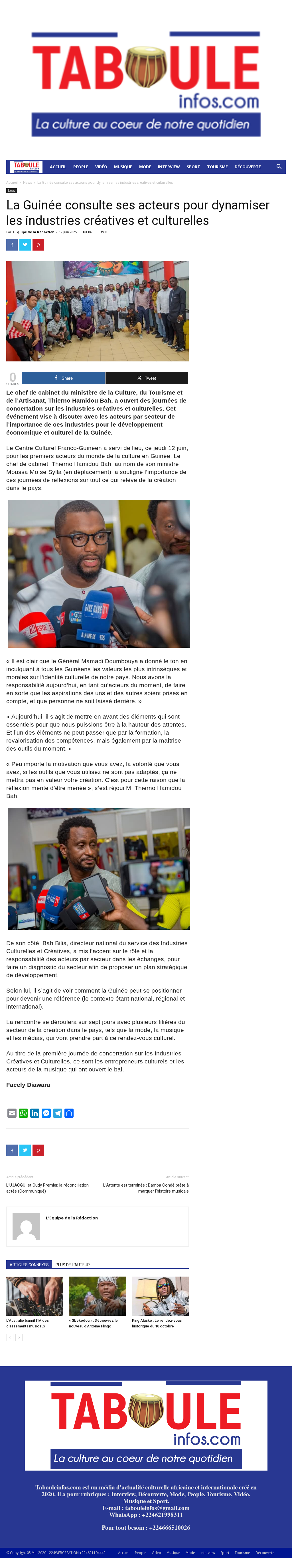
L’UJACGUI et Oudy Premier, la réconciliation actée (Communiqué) (47, 1188)
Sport (193, 166)
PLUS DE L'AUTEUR (73, 1265)
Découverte (248, 166)
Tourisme (217, 166)
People (80, 166)
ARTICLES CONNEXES (29, 1265)
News (27, 182)
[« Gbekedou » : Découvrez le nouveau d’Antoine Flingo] (97, 1296)
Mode (145, 166)
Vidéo (101, 166)
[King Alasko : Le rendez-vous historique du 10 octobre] (160, 1296)
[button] (279, 167)
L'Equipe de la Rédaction (33, 232)
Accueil (58, 166)
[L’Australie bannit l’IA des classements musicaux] (34, 1296)
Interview (169, 166)
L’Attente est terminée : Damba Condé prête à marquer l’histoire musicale (146, 1188)
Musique (123, 166)
